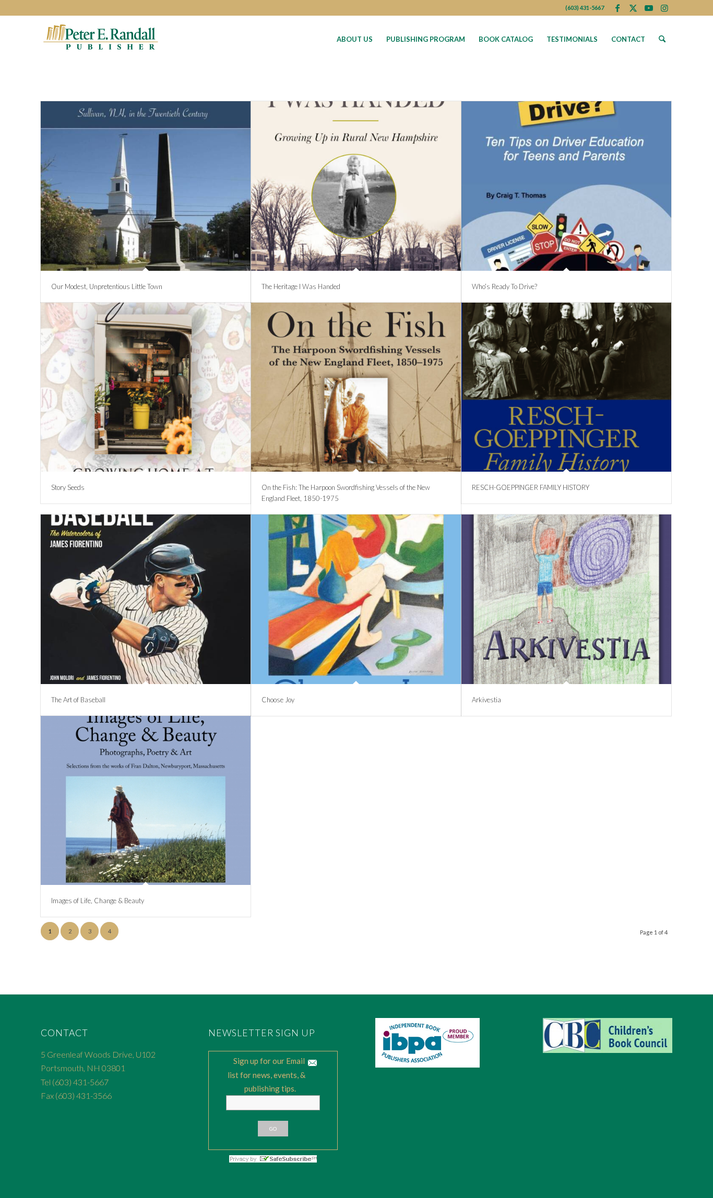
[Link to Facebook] (617, 8)
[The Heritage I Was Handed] (356, 186)
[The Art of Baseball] (146, 599)
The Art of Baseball (78, 700)
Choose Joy (278, 700)
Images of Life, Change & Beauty (97, 900)
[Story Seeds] (146, 387)
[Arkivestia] (566, 599)
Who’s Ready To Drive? (504, 286)
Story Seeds (68, 487)
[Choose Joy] (356, 599)
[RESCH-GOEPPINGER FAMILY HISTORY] (566, 387)
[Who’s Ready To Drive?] (566, 186)
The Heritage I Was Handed (301, 286)
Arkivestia (486, 700)
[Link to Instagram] (664, 8)
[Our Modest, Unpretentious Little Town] (146, 186)
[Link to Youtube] (648, 8)
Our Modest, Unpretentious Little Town (106, 286)
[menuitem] (354, 39)
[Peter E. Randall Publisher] (101, 39)
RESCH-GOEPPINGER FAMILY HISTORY (530, 487)
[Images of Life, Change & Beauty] (146, 800)
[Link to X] (632, 8)
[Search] (662, 39)
